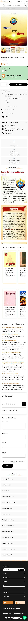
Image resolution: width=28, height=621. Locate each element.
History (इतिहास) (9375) (7, 537)
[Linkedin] (17, 608)
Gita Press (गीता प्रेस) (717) (8, 525)
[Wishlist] (22, 1)
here (17, 377)
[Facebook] (9, 608)
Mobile (4, 452)
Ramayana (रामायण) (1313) (8, 520)
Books (5, 8)
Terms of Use (17, 461)
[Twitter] (11, 608)
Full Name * (5, 434)
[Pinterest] (13, 608)
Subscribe (21, 569)
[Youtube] (19, 608)
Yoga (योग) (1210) (6, 514)
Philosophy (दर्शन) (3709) (8, 543)
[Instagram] (15, 608)
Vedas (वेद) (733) (6, 490)
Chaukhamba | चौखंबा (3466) (9, 502)
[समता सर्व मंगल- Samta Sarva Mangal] (3, 50)
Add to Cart (19, 84)
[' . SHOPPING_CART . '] (24, 1)
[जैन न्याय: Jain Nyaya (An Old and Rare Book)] (10, 305)
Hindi (8, 8)
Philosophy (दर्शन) (12, 8)
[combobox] (13, 5)
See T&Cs (17, 146)
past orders (7, 379)
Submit (8, 466)
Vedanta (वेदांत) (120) (7, 555)
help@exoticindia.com (9, 371)
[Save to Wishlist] (3, 59)
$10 (6, 71)
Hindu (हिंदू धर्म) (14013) (7, 479)
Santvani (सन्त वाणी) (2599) (8, 549)
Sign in (18, 1)
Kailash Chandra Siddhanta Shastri (9, 312)
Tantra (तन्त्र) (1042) (7, 485)
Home (2, 8)
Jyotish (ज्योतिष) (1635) (7, 508)
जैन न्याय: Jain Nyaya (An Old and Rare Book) (10, 309)
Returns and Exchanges (12, 129)
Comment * (5, 421)
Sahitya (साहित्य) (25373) (8, 531)
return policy (16, 349)
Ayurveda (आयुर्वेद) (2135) (8, 496)
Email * (4, 442)
